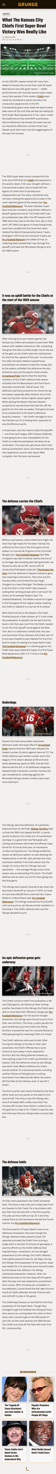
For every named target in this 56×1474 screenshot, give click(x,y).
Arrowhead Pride (11, 375)
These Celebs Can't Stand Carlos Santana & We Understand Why (14, 1454)
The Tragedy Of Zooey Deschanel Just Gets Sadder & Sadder (14, 1410)
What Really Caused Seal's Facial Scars (41, 1451)
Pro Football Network (13, 239)
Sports (6, 14)
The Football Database (27, 554)
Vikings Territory (39, 828)
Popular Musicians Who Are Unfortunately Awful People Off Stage (41, 1410)
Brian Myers (10, 37)
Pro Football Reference (27, 1223)
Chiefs (40, 96)
